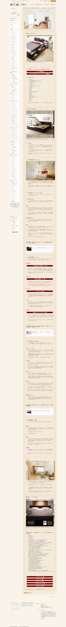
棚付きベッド (13, 87)
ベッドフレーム (31, 538)
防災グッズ (30, 95)
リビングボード (14, 191)
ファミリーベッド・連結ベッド (15, 112)
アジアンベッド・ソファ (15, 33)
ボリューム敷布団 (14, 147)
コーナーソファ (14, 159)
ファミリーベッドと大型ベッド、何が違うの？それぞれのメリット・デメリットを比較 (41, 571)
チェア (12, 199)
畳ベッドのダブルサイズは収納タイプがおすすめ (35, 568)
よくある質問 (13, 224)
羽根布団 (13, 145)
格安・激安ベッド (14, 38)
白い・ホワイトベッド (14, 130)
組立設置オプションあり (15, 68)
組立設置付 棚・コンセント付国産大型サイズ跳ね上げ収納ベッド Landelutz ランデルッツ (38, 527)
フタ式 (30, 89)
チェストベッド (14, 80)
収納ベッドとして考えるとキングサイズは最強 (35, 557)
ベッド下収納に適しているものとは (34, 91)
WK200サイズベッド (14, 115)
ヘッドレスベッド (14, 55)
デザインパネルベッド (14, 41)
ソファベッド (13, 23)
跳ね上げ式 (30, 86)
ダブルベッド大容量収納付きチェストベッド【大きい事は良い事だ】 (38, 570)
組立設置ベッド (14, 66)
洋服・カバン (31, 94)
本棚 (12, 188)
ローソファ (13, 157)
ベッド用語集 (13, 221)
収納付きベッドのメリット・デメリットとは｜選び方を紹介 (37, 541)
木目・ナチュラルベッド (15, 138)
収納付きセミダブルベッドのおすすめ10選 (35, 565)
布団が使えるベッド (14, 90)
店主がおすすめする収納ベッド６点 (34, 556)
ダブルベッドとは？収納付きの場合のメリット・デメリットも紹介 (38, 543)
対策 (31, 83)
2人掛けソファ (13, 173)
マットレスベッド (14, 35)
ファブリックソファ (14, 168)
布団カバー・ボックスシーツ (15, 153)
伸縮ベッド (13, 46)
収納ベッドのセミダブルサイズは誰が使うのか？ (35, 552)
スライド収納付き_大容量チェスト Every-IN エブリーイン (35, 62)
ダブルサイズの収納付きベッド (33, 564)
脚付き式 (30, 90)
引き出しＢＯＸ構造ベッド (15, 78)
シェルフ (13, 196)
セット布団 (13, 142)
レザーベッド (13, 63)
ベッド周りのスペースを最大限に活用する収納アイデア (36, 560)
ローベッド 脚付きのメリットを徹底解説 (34, 547)
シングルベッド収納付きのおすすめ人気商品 (35, 558)
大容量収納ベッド (14, 75)
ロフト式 (30, 88)
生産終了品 (13, 229)
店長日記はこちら (43, 618)
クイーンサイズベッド (14, 108)
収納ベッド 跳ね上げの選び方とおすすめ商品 (35, 567)
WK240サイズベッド (14, 118)
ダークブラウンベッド (14, 135)
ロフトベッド (13, 94)
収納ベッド (30, 535)
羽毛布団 (13, 144)
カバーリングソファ (14, 170)
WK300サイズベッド (14, 123)
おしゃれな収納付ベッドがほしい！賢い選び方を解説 (36, 540)
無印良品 (30, 99)
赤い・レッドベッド (14, 132)
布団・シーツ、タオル (32, 92)
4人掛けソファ (13, 176)
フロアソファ (13, 162)
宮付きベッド (13, 44)
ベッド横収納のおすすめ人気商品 (33, 559)
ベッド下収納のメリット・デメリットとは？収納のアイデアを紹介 (38, 539)
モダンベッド (13, 60)
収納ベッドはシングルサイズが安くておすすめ (35, 551)
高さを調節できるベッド (15, 71)
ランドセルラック (14, 185)
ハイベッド (13, 99)
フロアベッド (13, 30)
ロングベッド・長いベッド (15, 126)
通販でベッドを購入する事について (15, 226)
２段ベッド (13, 49)
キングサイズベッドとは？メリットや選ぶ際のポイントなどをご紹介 (38, 545)
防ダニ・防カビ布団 (14, 150)
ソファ (12, 26)
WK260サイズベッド (14, 120)
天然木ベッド (13, 52)
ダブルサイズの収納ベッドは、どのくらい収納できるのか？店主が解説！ (39, 553)
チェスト (13, 193)
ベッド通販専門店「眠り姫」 (32, 433)
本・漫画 (30, 93)
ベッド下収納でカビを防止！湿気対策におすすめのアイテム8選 (37, 566)
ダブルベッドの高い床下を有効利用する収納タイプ (36, 546)
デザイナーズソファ (14, 179)
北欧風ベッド (13, 57)
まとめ (29, 100)
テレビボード (13, 182)
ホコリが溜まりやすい (32, 82)
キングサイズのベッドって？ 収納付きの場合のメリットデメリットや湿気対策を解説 (41, 542)
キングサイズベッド (14, 110)
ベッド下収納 (30, 79)
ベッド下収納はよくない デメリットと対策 (35, 81)
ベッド (12, 21)
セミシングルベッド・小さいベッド (15, 102)
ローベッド (13, 96)
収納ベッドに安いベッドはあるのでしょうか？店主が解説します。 (38, 555)
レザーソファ (13, 165)
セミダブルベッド (14, 105)
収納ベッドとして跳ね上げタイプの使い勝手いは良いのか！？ (37, 554)
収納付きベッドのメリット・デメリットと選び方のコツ (36, 544)
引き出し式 (30, 87)
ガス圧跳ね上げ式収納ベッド (15, 83)
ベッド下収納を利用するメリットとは (34, 80)
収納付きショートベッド (32, 569)
